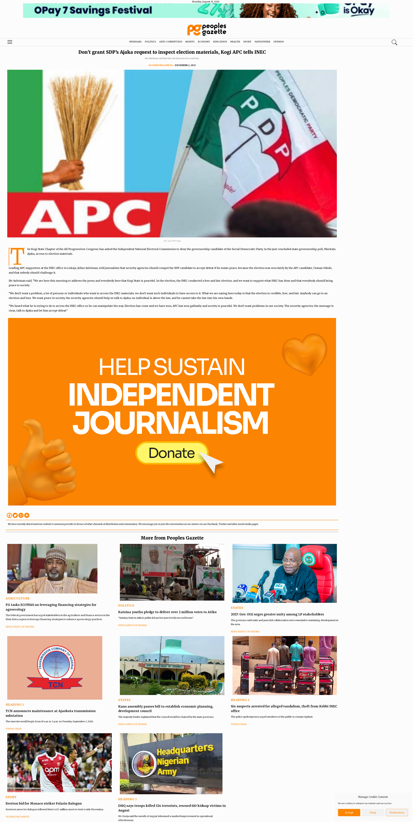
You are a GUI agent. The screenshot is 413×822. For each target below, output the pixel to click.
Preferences (396, 812)
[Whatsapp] (21, 515)
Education (220, 41)
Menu (21, 43)
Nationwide (262, 41)
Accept (349, 812)
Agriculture (18, 598)
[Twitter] (15, 515)
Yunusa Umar (13, 728)
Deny (373, 812)
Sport (247, 41)
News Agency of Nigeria (20, 626)
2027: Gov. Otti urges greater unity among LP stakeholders (277, 614)
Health (235, 41)
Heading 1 (15, 704)
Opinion (278, 41)
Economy (204, 41)
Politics (150, 41)
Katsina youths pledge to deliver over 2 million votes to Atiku (167, 612)
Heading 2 (240, 700)
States (237, 608)
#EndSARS (135, 41)
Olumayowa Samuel (160, 65)
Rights (190, 41)
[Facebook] (9, 515)
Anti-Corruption (170, 41)
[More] (26, 515)
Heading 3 (127, 799)
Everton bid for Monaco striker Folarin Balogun (44, 803)
